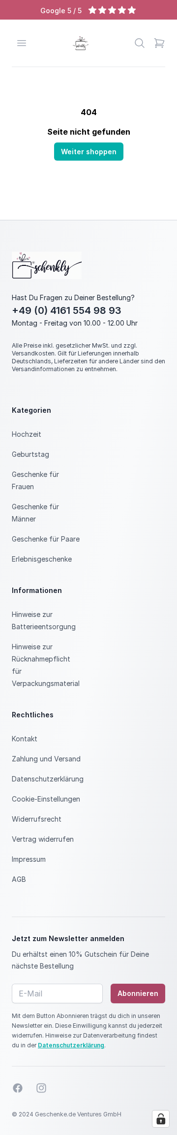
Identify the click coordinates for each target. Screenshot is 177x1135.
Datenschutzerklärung (48, 779)
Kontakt (24, 738)
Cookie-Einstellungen (46, 799)
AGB (19, 879)
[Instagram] (41, 1088)
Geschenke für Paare (46, 539)
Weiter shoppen (89, 151)
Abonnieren (138, 993)
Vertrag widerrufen (43, 839)
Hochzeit (26, 434)
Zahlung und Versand (46, 759)
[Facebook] (18, 1088)
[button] (159, 43)
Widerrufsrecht (36, 819)
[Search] (140, 43)
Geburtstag (30, 454)
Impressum (29, 859)
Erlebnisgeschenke (42, 559)
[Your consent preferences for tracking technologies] (160, 1119)
